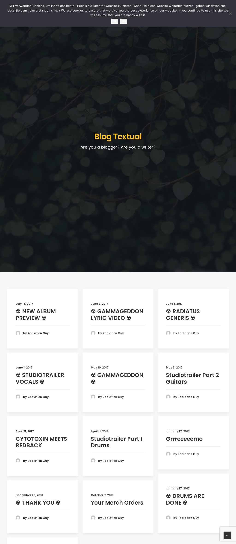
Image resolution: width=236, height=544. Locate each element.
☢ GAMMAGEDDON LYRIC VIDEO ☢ (117, 314)
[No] (230, 13)
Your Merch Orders (117, 502)
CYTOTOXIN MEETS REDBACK (41, 442)
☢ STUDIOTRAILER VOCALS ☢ (40, 378)
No (124, 21)
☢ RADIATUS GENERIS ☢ (183, 314)
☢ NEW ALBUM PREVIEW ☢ (36, 314)
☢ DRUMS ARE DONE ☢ (185, 499)
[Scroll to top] (227, 534)
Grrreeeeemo (184, 439)
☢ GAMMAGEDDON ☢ (117, 378)
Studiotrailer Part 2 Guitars (192, 378)
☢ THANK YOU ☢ (38, 502)
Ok (115, 21)
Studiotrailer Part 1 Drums (116, 442)
